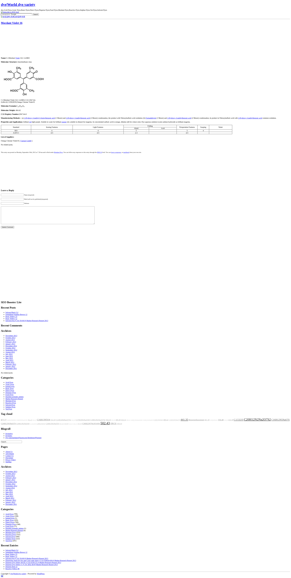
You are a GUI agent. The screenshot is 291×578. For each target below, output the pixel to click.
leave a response (116, 152)
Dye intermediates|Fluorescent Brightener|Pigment (23, 438)
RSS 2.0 (99, 152)
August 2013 (10, 340)
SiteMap (8, 462)
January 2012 (10, 366)
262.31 (75, 423)
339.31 (113, 423)
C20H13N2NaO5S (52, 424)
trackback (126, 152)
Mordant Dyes (58, 152)
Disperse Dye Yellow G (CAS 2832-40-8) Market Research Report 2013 (31, 565)
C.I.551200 (33, 423)
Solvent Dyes (10, 405)
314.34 (52, 420)
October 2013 (10, 338)
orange (64, 122)
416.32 (123, 420)
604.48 (113, 420)
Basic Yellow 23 (11, 317)
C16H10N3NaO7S (174, 420)
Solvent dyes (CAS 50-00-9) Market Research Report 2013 (26, 321)
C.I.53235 (238, 419)
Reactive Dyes (10, 403)
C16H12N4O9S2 (11, 420)
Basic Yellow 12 (11, 319)
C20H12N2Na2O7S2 (257, 419)
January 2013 (10, 344)
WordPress (41, 574)
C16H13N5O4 (43, 420)
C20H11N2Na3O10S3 (137, 420)
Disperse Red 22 (11, 567)
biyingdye (9, 434)
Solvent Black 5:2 (11, 312)
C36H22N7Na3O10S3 (91, 424)
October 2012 (10, 348)
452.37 (34, 420)
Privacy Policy (10, 460)
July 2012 (9, 354)
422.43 (71, 423)
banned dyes (9, 386)
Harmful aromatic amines (14, 397)
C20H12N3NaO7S (8, 424)
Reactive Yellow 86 (12, 569)
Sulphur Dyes (10, 407)
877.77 (3, 420)
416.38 (230, 420)
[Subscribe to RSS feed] (10, 12)
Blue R (30, 420)
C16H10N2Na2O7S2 (22, 420)
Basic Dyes (9, 389)
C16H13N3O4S (158, 420)
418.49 (66, 424)
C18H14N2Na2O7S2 (97, 420)
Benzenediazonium (196, 420)
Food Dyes (9, 395)
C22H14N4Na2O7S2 (63, 420)
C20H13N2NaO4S (22, 424)
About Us (9, 452)
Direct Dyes (9, 391)
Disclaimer (9, 458)
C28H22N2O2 (40, 424)
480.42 (165, 420)
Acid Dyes (9, 382)
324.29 (73, 420)
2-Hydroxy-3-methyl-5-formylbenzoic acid (39, 118)
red (30, 122)
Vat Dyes (8, 409)
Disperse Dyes (10, 393)
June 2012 (9, 356)
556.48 (221, 420)
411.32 (61, 424)
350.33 (119, 424)
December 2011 (11, 368)
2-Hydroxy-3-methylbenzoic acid (78, 118)
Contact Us (9, 456)
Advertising (9, 454)
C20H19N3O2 (214, 420)
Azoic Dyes (9, 384)
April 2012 (9, 360)
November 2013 (11, 336)
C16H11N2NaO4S (148, 420)
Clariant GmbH (25, 141)
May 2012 (9, 358)
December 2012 (11, 346)
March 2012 (9, 362)
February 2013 (10, 342)
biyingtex (8, 436)
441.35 (184, 419)
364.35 (108, 420)
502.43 (105, 423)
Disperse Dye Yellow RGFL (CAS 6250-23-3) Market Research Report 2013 (33, 563)
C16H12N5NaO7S (280, 419)
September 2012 (11, 350)
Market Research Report (14, 399)
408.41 (128, 420)
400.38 (118, 420)
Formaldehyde (151, 118)
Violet (17, 58)
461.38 (206, 420)
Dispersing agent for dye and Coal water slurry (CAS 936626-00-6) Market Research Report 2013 (40, 560)
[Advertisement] (15, 41)
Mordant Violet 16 (11, 22)
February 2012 (10, 364)
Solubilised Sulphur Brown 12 (16, 314)
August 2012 (10, 352)
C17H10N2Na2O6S (83, 420)
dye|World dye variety (18, 4)
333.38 (226, 420)
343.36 (79, 424)
